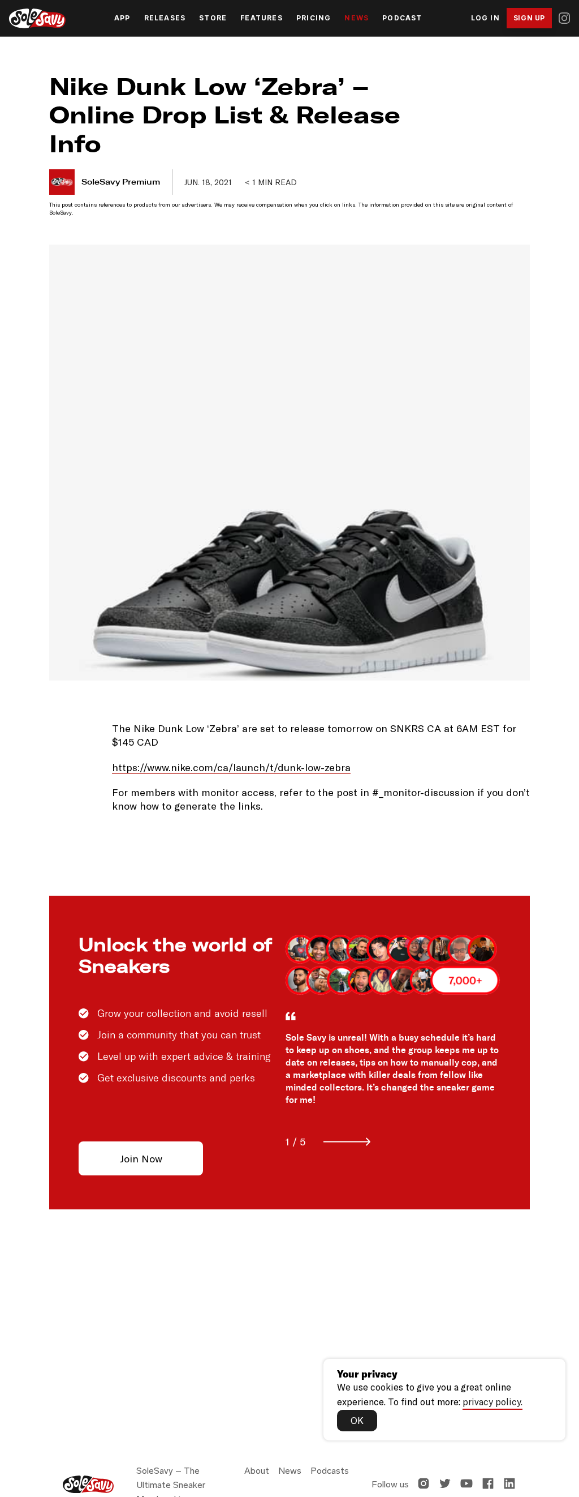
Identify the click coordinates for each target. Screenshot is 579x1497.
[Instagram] (564, 18)
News (356, 18)
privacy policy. (492, 1401)
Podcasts (329, 1470)
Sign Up (529, 18)
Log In (485, 18)
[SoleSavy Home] (37, 18)
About (256, 1470)
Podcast (402, 18)
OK (357, 1420)
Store (213, 18)
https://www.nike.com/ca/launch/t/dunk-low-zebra (231, 767)
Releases (165, 18)
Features (261, 18)
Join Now (141, 1158)
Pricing (313, 18)
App (122, 18)
